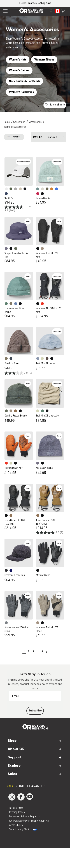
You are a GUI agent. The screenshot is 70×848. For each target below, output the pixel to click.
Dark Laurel (15, 248)
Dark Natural (11, 515)
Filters (16, 137)
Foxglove (37, 193)
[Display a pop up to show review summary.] (31, 208)
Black (42, 193)
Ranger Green (47, 188)
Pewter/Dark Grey (15, 188)
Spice (42, 303)
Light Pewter (42, 188)
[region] (35, 3)
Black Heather (6, 622)
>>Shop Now (44, 3)
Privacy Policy (17, 812)
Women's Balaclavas (21, 92)
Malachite (6, 303)
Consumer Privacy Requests (24, 816)
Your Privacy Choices (20, 829)
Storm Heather (6, 570)
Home (7, 122)
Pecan (15, 410)
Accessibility (16, 825)
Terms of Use (16, 808)
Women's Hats (17, 59)
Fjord (37, 358)
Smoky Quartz (6, 248)
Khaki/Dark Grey (20, 188)
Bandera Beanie (57, 104)
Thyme (37, 188)
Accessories (35, 122)
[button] (63, 11)
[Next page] (47, 652)
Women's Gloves (44, 59)
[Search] (47, 11)
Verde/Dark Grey (11, 188)
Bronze (51, 188)
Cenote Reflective (6, 193)
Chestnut (47, 358)
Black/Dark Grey (25, 188)
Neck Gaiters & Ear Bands (24, 81)
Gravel (11, 303)
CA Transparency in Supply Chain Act (29, 821)
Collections (19, 122)
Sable (42, 248)
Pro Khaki (42, 358)
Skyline (15, 303)
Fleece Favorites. (28, 3)
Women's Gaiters (19, 70)
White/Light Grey (6, 188)
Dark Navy (11, 570)
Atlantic (11, 358)
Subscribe (35, 710)
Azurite (56, 188)
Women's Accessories (15, 127)
